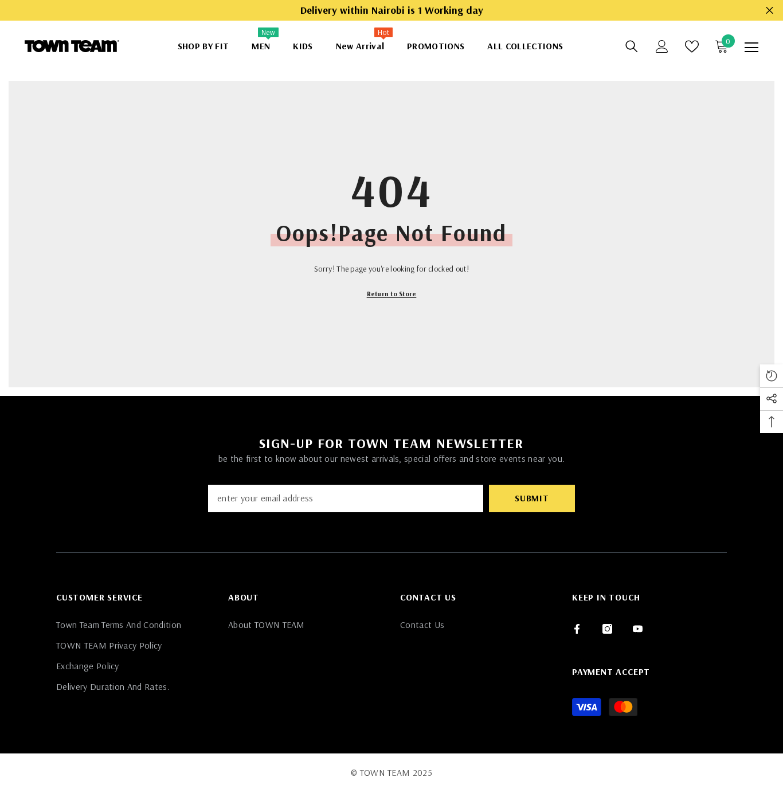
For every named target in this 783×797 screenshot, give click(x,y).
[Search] (631, 46)
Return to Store (392, 293)
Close (769, 10)
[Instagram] (607, 629)
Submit (532, 498)
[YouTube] (637, 629)
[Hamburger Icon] (751, 47)
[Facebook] (577, 629)
